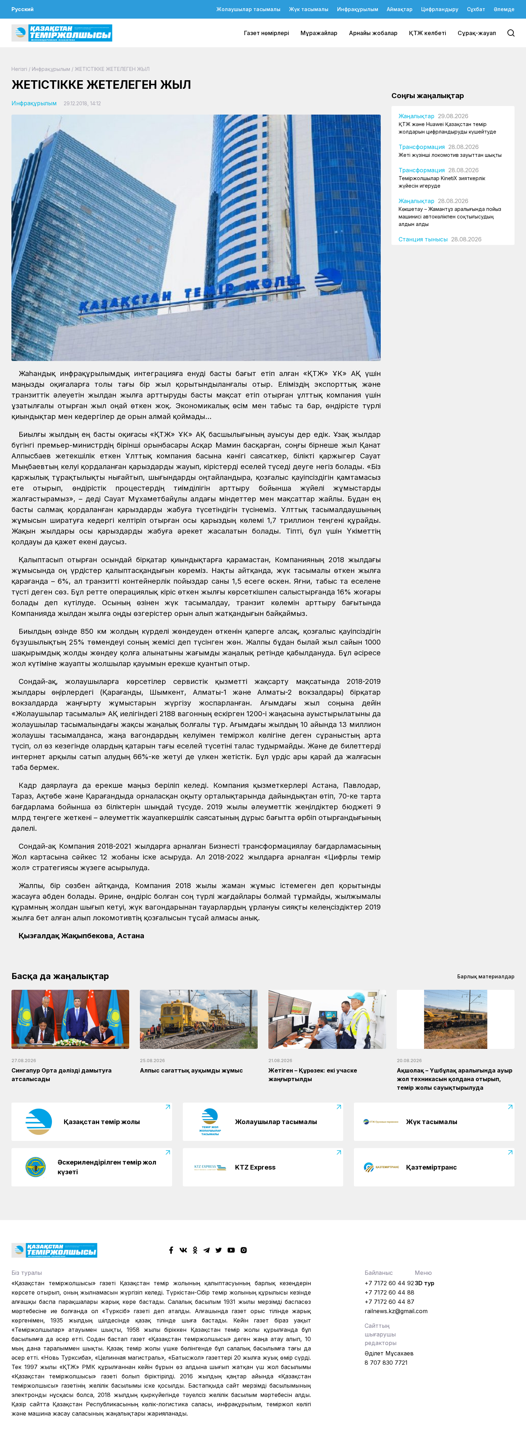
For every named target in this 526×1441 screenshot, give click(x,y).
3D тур (424, 1283)
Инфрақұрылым (357, 9)
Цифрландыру (439, 9)
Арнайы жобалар (373, 33)
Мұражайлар (319, 33)
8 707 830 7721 (386, 1362)
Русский (22, 9)
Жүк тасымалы (308, 9)
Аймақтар (400, 9)
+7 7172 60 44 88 (389, 1292)
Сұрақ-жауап (477, 33)
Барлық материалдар (486, 976)
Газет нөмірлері (266, 33)
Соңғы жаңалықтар (427, 95)
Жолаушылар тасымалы (248, 9)
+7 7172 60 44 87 (389, 1301)
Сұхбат (476, 9)
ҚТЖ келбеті (427, 33)
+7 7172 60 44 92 (389, 1283)
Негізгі (19, 69)
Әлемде (504, 9)
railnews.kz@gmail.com (396, 1311)
